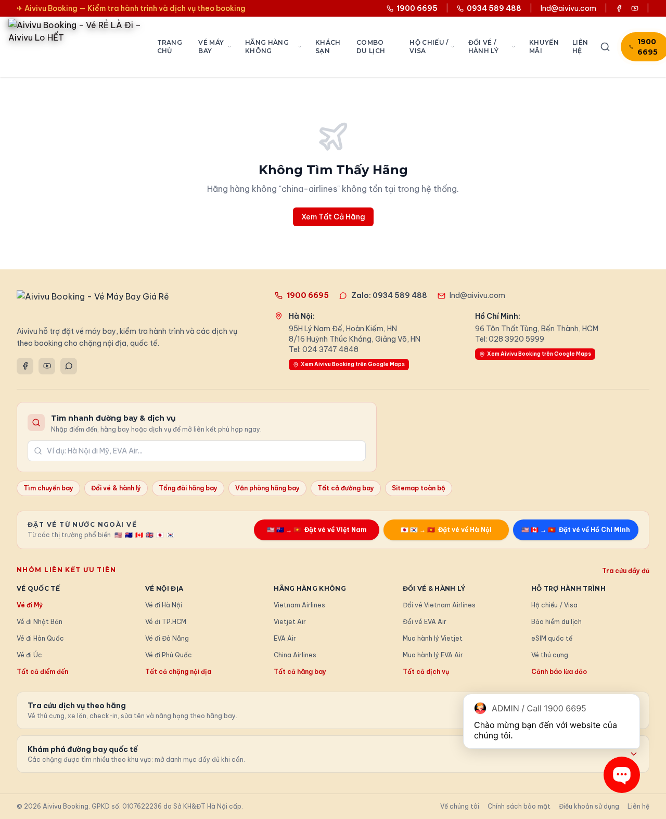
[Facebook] (25, 366)
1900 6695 (308, 295)
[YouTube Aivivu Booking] (634, 8)
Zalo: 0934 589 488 (389, 295)
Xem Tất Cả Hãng (333, 217)
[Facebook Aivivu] (619, 8)
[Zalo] (68, 366)
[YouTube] (47, 366)
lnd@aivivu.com (568, 8)
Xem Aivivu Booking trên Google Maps (353, 364)
